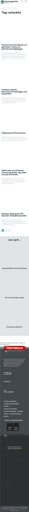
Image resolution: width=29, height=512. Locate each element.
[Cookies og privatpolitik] (21, 375)
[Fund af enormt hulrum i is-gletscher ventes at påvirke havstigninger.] (14, 30)
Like (10, 423)
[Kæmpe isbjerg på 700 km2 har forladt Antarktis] (14, 199)
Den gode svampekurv (14, 327)
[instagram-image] (8, 459)
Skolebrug (7, 381)
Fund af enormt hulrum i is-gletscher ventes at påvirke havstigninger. (14, 47)
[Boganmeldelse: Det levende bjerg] (14, 254)
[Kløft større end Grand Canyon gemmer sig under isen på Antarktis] (14, 156)
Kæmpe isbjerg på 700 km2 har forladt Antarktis (14, 214)
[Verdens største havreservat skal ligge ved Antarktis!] (14, 75)
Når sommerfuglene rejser (14, 298)
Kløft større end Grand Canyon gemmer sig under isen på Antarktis (14, 172)
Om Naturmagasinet (9, 391)
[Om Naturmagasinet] (21, 392)
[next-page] (9, 230)
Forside (4, 8)
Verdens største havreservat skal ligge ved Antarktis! (14, 91)
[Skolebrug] (21, 383)
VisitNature (18, 509)
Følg (16, 423)
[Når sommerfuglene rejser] (14, 284)
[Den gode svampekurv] (14, 313)
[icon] (5, 448)
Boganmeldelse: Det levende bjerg (14, 268)
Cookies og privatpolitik (7, 373)
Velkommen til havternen (14, 133)
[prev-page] (13, 331)
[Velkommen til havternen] (14, 118)
